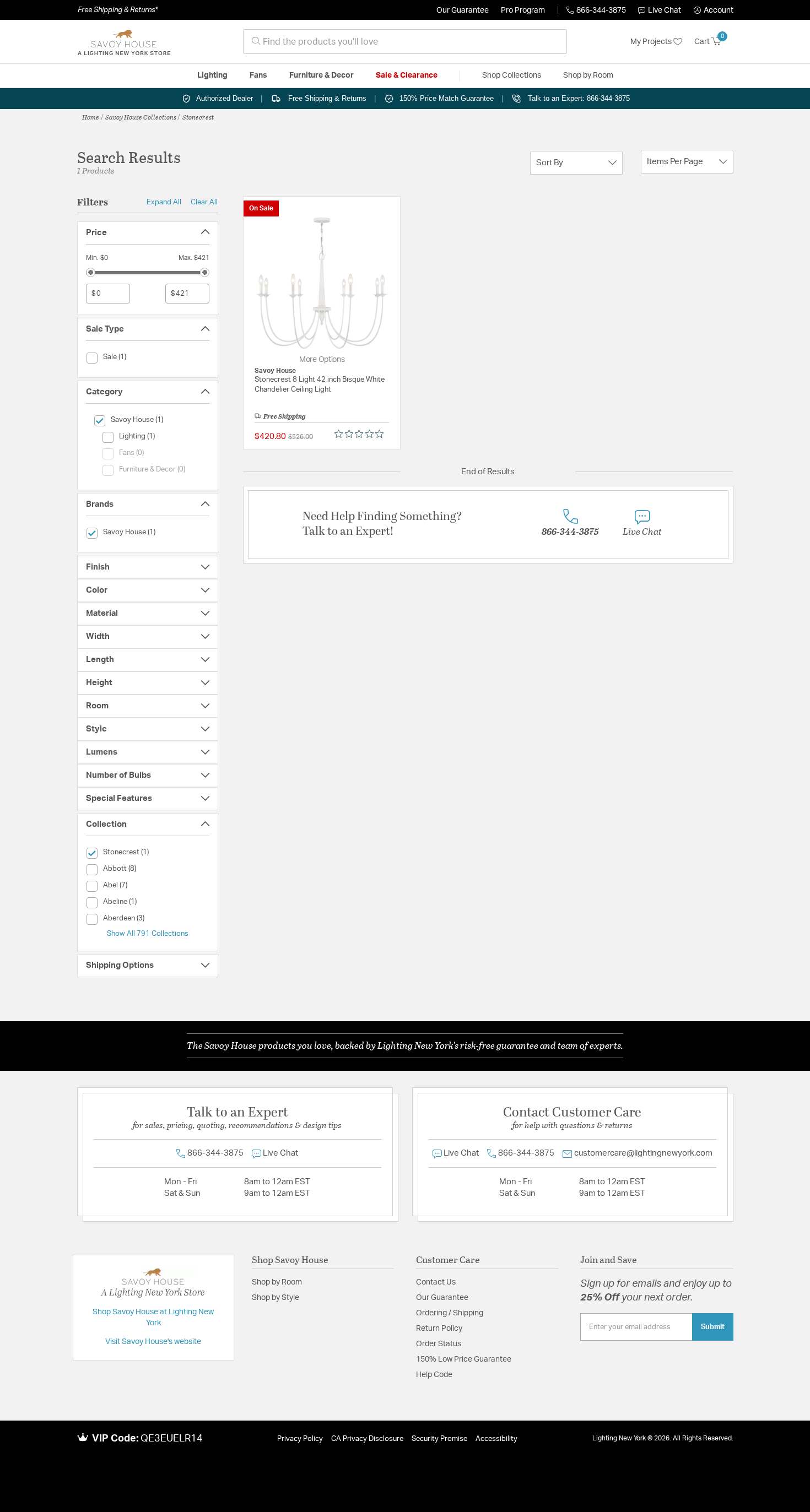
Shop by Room (277, 1282)
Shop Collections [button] (511, 75)
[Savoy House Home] (124, 42)
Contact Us (436, 1282)
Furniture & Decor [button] (321, 75)
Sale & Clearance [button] (407, 75)
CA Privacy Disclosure (367, 1439)
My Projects (651, 42)
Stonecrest (198, 117)
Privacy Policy (300, 1439)
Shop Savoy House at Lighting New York (153, 1317)
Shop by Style (275, 1298)
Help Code (434, 1375)
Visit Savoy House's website (153, 1342)
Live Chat (664, 10)
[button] (713, 10)
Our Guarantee (462, 10)
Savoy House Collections (140, 117)
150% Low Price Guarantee (463, 1359)
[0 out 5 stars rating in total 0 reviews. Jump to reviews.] (361, 434)
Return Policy (439, 1328)
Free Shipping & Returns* (118, 10)
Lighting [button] (212, 75)
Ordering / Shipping (449, 1313)
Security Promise (439, 1439)
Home (90, 117)
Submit (713, 1327)
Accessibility (496, 1439)
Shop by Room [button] (588, 75)
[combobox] (405, 41)
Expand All (164, 202)
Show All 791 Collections (147, 933)
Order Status (438, 1344)
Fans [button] (258, 75)
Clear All (204, 202)
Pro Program (523, 10)
